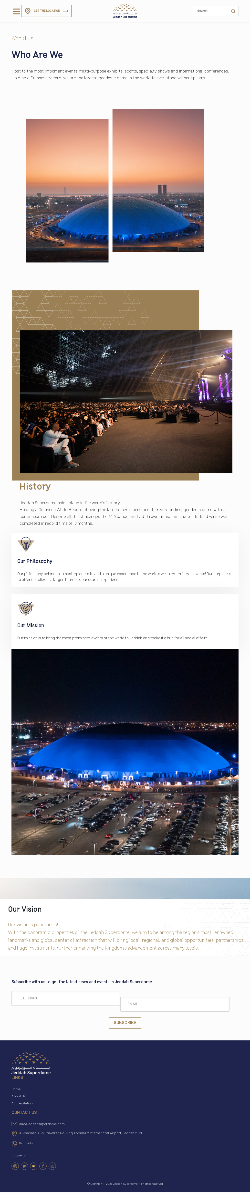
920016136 (25, 1143)
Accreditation (22, 1103)
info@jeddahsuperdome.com (42, 1124)
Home (16, 1089)
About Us (18, 1096)
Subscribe (125, 1023)
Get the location (47, 11)
